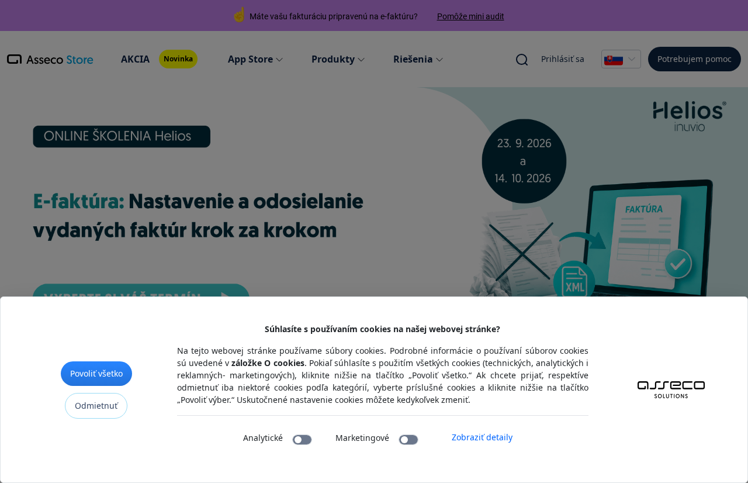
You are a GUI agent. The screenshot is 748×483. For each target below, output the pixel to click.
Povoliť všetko (96, 373)
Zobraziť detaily (482, 437)
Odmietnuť (96, 405)
